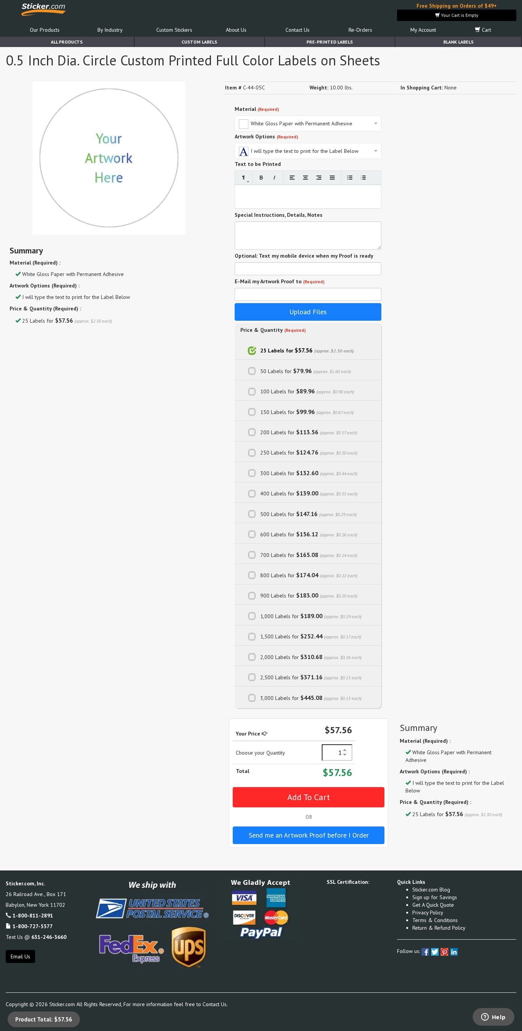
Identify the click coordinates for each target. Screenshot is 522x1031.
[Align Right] (319, 177)
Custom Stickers (174, 29)
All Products (67, 42)
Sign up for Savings (434, 897)
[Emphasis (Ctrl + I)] (274, 177)
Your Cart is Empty (459, 15)
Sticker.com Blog (431, 889)
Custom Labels (199, 42)
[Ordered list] (363, 177)
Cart (485, 29)
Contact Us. (215, 1004)
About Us (236, 29)
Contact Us (297, 29)
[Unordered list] (350, 177)
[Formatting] (243, 177)
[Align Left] (292, 177)
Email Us (20, 956)
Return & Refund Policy (438, 927)
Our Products (45, 29)
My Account (423, 29)
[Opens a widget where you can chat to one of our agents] (493, 1017)
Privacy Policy (427, 912)
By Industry (110, 29)
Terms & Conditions (435, 920)
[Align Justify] (332, 177)
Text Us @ (36, 937)
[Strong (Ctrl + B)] (261, 177)
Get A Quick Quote (433, 904)
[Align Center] (305, 177)
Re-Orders (360, 29)
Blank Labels (458, 42)
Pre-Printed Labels (329, 42)
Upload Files (308, 311)
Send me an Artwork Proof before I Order (309, 835)
